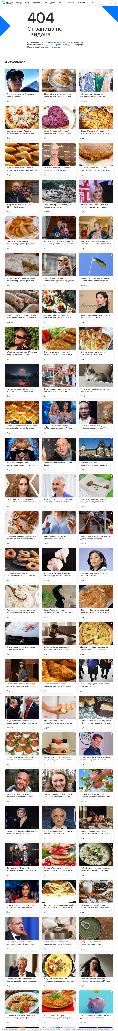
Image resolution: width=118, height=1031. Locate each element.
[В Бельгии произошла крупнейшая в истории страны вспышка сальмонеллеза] (59, 713)
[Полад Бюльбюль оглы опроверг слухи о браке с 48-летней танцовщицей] (59, 823)
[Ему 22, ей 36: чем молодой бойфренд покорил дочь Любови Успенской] (59, 418)
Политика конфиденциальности (72, 1029)
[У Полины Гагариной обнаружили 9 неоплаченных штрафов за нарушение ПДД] (22, 823)
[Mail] (3, 3)
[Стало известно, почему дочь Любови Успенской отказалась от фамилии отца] (22, 491)
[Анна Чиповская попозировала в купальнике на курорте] (96, 307)
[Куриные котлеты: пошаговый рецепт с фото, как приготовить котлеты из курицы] (59, 344)
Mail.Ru (4, 1029)
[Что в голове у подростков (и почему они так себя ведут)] (59, 381)
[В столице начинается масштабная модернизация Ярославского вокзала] (96, 455)
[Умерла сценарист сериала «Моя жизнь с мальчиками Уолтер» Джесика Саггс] (59, 786)
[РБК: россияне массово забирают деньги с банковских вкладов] (96, 1007)
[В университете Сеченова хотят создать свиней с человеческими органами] (22, 307)
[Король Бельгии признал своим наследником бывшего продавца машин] (22, 971)
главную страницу (52, 47)
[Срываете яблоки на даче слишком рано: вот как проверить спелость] (96, 786)
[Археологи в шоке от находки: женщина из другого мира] (96, 491)
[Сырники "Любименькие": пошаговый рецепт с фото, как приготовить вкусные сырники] (22, 233)
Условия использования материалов (97, 1029)
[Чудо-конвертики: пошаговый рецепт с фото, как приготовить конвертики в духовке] (22, 160)
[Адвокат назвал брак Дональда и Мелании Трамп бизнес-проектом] (59, 233)
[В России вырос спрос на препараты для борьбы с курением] (59, 528)
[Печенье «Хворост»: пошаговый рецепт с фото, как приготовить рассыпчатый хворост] (96, 602)
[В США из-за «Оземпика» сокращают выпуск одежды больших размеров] (96, 86)
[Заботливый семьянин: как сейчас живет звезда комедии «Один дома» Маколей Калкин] (96, 749)
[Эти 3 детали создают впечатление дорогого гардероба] (59, 270)
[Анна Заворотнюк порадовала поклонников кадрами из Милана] (96, 971)
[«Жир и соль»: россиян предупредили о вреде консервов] (96, 934)
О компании (13, 1029)
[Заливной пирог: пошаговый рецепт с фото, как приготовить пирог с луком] (96, 160)
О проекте (34, 1029)
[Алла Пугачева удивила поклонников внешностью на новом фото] (22, 455)
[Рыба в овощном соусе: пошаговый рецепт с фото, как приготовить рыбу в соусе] (59, 1007)
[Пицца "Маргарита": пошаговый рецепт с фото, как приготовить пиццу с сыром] (96, 123)
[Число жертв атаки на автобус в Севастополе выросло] (22, 639)
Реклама (22, 1029)
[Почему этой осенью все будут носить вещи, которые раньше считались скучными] (22, 676)
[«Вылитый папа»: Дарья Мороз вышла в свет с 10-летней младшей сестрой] (59, 160)
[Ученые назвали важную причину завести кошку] (96, 381)
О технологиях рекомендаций (50, 1029)
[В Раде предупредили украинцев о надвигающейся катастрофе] (96, 270)
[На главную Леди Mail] (9, 3)
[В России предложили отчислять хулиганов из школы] (96, 676)
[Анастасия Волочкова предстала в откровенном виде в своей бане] (96, 233)
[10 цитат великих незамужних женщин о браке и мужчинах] (22, 897)
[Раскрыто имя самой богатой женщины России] (96, 565)
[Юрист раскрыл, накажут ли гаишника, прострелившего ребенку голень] (59, 639)
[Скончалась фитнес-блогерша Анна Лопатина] (22, 86)
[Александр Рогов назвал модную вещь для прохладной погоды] (59, 491)
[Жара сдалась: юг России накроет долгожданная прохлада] (96, 528)
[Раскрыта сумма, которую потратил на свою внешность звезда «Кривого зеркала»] (22, 786)
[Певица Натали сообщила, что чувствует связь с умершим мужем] (96, 197)
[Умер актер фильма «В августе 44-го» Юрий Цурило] (22, 197)
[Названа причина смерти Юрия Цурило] (59, 455)
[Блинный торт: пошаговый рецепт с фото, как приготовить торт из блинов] (96, 713)
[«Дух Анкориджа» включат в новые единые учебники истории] (22, 713)
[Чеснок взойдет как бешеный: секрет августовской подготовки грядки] (59, 565)
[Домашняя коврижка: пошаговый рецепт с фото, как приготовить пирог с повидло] (59, 897)
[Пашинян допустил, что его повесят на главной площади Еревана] (22, 934)
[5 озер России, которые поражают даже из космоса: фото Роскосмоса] (59, 602)
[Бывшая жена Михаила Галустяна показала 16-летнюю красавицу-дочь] (22, 860)
